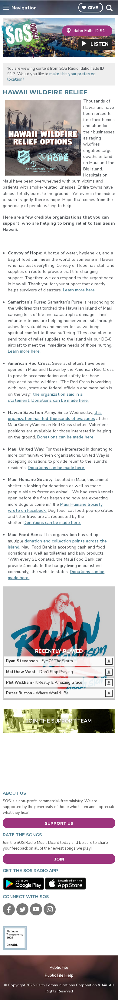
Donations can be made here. (60, 400)
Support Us (59, 823)
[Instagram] (50, 909)
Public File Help (59, 975)
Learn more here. (79, 290)
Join (59, 859)
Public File (59, 967)
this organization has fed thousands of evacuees (55, 415)
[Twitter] (22, 909)
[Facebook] (9, 909)
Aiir (104, 985)
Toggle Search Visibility (109, 8)
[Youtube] (36, 909)
